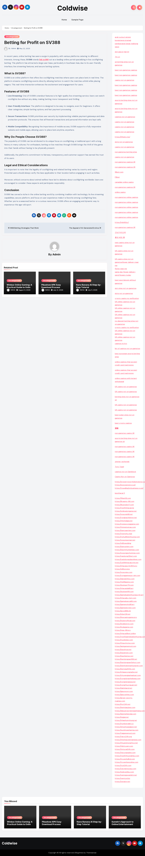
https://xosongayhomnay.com (127, 553)
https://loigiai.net (122, 717)
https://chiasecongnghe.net (126, 672)
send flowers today (123, 275)
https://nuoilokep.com (124, 640)
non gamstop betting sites (126, 152)
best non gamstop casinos (126, 70)
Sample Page (77, 20)
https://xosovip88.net (124, 514)
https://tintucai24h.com (125, 749)
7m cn (117, 57)
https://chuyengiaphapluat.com (128, 675)
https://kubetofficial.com (125, 620)
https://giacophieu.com (124, 694)
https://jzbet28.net (122, 614)
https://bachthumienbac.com (127, 550)
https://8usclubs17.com (124, 504)
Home (64, 20)
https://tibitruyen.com (124, 746)
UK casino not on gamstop (126, 386)
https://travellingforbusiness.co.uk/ (129, 488)
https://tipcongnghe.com (125, 752)
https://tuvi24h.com (123, 765)
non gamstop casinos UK (125, 162)
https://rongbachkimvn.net (126, 517)
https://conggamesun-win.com (127, 575)
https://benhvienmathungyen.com (129, 665)
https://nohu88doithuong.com (127, 537)
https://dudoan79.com (124, 585)
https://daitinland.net (123, 688)
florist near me (121, 268)
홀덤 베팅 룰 (120, 237)
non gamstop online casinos (126, 197)
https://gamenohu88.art (124, 604)
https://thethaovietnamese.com (128, 739)
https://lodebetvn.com (124, 624)
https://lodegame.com (124, 627)
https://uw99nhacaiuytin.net (126, 562)
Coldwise (72, 8)
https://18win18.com (123, 498)
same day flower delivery (125, 272)
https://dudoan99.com (124, 591)
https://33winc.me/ (122, 137)
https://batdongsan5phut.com (127, 662)
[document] (127, 343)
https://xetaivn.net (122, 781)
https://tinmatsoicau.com (125, 527)
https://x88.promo (122, 569)
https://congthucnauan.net (126, 685)
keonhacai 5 (120, 493)
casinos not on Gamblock (125, 471)
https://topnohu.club (123, 533)
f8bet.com (119, 172)
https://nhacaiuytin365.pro (126, 566)
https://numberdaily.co (124, 723)
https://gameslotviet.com (125, 608)
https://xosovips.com (123, 572)
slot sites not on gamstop (125, 288)
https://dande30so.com (124, 579)
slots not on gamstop (124, 142)
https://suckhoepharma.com (126, 730)
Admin (13, 48)
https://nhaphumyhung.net (126, 720)
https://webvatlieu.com (124, 772)
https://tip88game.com (124, 582)
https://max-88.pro (123, 630)
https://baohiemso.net (124, 656)
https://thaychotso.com (125, 643)
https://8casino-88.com (124, 501)
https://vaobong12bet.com (126, 556)
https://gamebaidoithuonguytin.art (129, 595)
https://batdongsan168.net (126, 659)
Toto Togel (119, 466)
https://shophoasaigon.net (126, 727)
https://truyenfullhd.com (125, 759)
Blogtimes (79, 852)
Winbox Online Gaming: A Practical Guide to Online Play (19, 287)
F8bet (117, 177)
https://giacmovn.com (124, 691)
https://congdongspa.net (125, 682)
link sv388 (44, 59)
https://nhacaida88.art (124, 588)
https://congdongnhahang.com (127, 678)
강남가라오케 (120, 232)
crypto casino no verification (127, 298)
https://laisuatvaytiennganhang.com (130, 711)
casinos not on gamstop (125, 117)
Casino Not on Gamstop (125, 476)
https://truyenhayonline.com (126, 762)
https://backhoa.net (123, 649)
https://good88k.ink (123, 611)
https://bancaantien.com (125, 530)
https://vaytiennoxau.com (125, 768)
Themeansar (91, 852)
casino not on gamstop (124, 80)
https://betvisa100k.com (125, 669)
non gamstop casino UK (124, 433)
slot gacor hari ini (122, 52)
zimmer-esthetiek (122, 461)
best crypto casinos (123, 423)
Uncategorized (12, 37)
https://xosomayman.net (125, 540)
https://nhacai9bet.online (125, 633)
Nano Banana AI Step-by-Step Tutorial (88, 286)
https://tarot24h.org (123, 736)
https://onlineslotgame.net (126, 511)
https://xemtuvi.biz (122, 778)
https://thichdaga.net (124, 521)
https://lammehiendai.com (125, 714)
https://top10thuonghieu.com (127, 756)
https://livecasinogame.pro (126, 617)
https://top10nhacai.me (124, 508)
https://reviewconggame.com (127, 524)
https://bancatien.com (124, 546)
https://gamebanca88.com (126, 601)
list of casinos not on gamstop (127, 348)
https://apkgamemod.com (125, 646)
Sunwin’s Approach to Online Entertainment (122, 823)
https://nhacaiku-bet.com (125, 598)
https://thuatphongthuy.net (126, 743)
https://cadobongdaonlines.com (128, 559)
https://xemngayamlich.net (126, 775)
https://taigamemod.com (125, 733)
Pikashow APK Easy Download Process (51, 286)
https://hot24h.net (122, 704)
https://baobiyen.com (124, 653)
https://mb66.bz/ (122, 222)
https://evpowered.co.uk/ (125, 485)
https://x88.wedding (123, 543)
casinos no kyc (121, 343)
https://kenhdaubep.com (125, 707)
